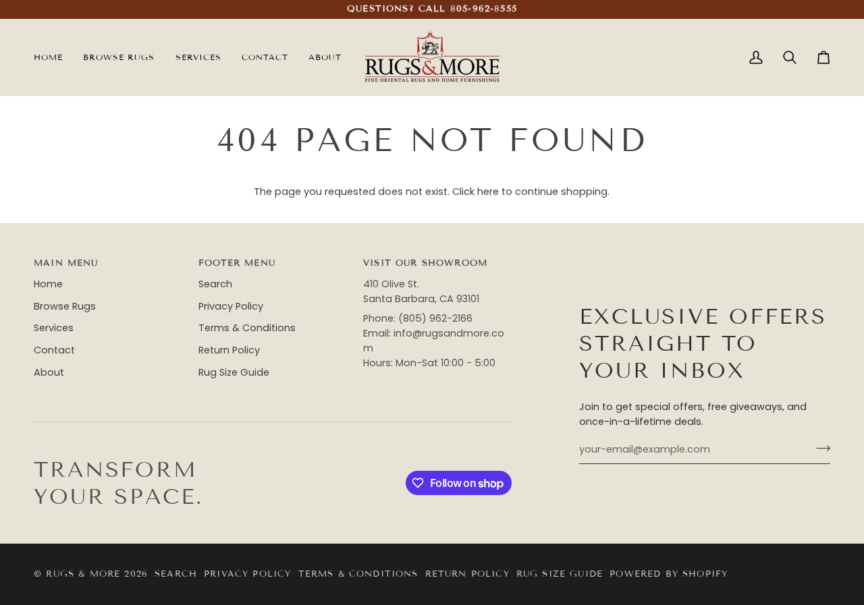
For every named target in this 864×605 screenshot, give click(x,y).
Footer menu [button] (236, 263)
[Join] (819, 448)
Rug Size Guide (233, 372)
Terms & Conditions (247, 328)
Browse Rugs (65, 306)
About (49, 372)
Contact (54, 350)
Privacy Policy (230, 306)
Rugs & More (83, 574)
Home (48, 284)
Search (215, 284)
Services (54, 328)
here (488, 191)
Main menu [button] (66, 263)
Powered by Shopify (669, 574)
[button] (198, 57)
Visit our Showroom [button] (425, 263)
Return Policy (229, 350)
